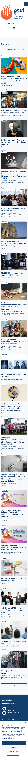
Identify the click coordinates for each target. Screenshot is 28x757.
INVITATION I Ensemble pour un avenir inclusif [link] (13, 209)
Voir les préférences (14, 751)
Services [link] (20, 115)
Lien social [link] (9, 147)
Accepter (14, 743)
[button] (25, 723)
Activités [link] (4, 189)
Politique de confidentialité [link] (13, 755)
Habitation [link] (11, 182)
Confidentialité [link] (8, 703)
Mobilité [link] (15, 115)
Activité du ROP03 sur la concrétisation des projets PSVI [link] (12, 610)
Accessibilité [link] (7, 700)
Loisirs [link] (15, 147)
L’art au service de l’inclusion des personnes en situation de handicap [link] (13, 142)
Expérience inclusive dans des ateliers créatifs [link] (13, 579)
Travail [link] (14, 184)
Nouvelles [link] (4, 221)
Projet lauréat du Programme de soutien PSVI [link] (13, 375)
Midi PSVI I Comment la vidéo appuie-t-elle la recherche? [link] (13, 274)
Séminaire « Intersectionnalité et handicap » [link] (13, 642)
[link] (26, 4)
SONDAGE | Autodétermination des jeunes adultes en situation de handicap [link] (14, 305)
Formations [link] (5, 56)
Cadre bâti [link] (4, 115)
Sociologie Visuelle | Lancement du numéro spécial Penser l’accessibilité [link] (13, 341)
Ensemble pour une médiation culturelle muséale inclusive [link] (13, 111)
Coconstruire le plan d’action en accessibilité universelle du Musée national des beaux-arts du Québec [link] (13, 477)
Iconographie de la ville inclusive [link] (10, 672)
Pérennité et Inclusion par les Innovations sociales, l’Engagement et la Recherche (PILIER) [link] (13, 174)
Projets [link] (4, 90)
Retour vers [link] (17, 49)
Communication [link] (12, 181)
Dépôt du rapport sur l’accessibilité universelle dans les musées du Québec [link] (13, 243)
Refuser (14, 747)
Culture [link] (3, 85)
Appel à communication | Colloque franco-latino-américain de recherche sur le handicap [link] (13, 513)
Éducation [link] (9, 85)
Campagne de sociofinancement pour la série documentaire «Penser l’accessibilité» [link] (13, 440)
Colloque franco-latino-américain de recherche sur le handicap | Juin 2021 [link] (13, 547)
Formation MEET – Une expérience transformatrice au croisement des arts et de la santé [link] (14, 79)
